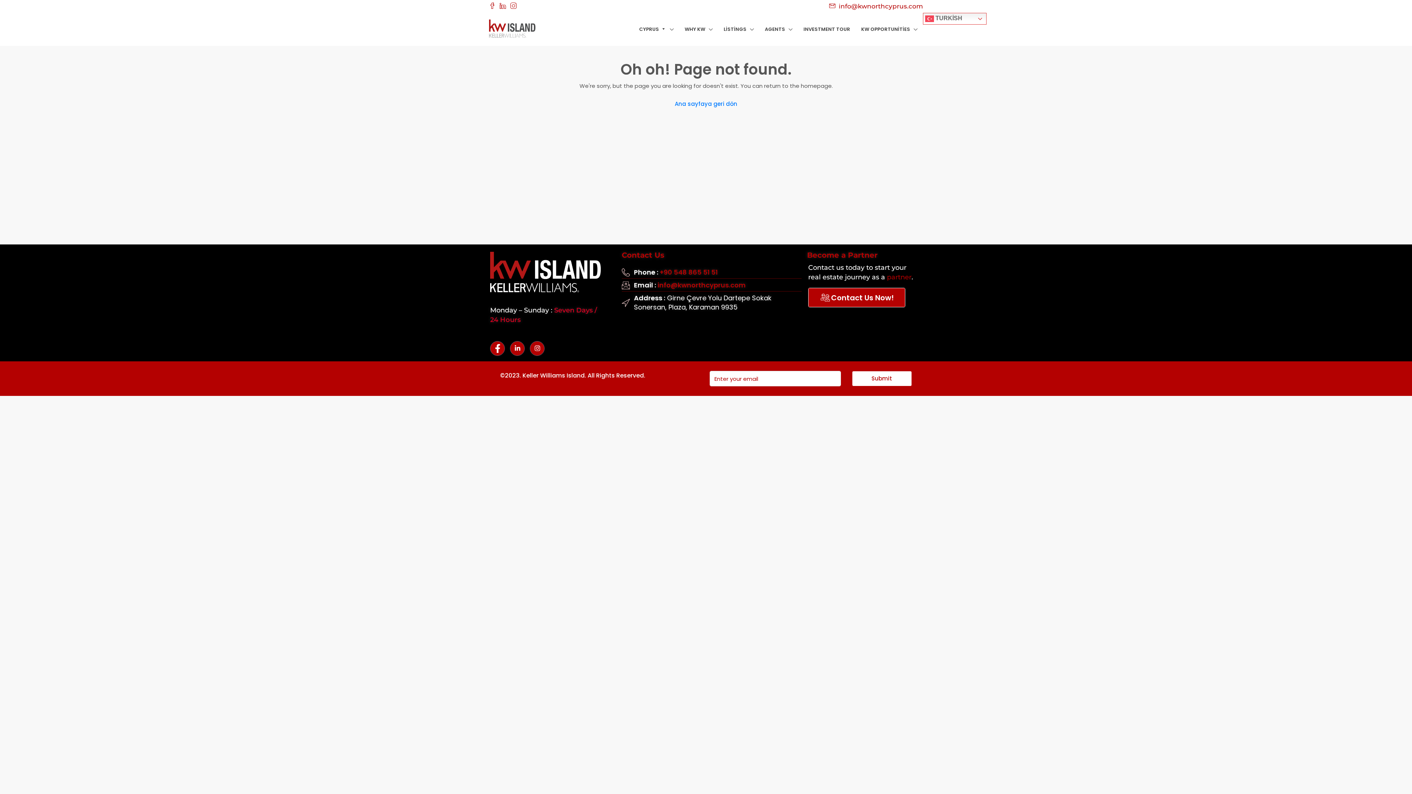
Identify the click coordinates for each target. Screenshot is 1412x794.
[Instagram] (537, 348)
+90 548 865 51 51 (689, 272)
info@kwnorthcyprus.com (701, 285)
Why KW (695, 29)
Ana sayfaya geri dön (706, 104)
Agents (775, 29)
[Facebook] (497, 348)
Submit (881, 378)
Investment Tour (826, 29)
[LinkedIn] (517, 348)
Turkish (948, 18)
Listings (735, 29)
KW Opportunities (885, 29)
